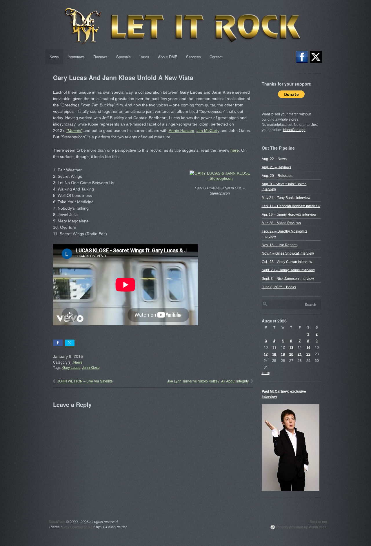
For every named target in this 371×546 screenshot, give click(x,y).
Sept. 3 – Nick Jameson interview (288, 278)
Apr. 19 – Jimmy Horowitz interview (289, 214)
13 (291, 347)
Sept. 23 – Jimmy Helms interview (288, 270)
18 (274, 353)
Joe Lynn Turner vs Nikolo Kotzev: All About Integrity (208, 380)
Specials (123, 56)
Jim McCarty (208, 130)
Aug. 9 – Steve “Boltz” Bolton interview (284, 186)
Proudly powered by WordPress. (301, 527)
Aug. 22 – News (274, 159)
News (54, 56)
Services (193, 56)
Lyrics (144, 56)
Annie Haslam (181, 130)
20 (291, 353)
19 (283, 353)
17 (266, 353)
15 (308, 347)
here (234, 150)
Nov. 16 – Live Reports (279, 245)
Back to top (318, 522)
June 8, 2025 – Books (279, 287)
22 (308, 353)
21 (300, 353)
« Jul (266, 373)
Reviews (100, 56)
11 (274, 347)
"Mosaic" (74, 130)
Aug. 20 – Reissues (277, 175)
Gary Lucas (71, 367)
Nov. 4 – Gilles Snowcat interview (288, 253)
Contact (216, 56)
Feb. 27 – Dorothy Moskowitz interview (284, 233)
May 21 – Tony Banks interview (286, 197)
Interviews (76, 56)
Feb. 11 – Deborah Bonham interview (291, 206)
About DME (167, 56)
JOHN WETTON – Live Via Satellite (85, 380)
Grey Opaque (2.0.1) (78, 527)
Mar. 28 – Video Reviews (281, 223)
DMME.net (57, 522)
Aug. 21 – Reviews (276, 167)
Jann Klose (91, 367)
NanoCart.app (294, 130)
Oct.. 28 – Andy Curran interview (287, 262)
